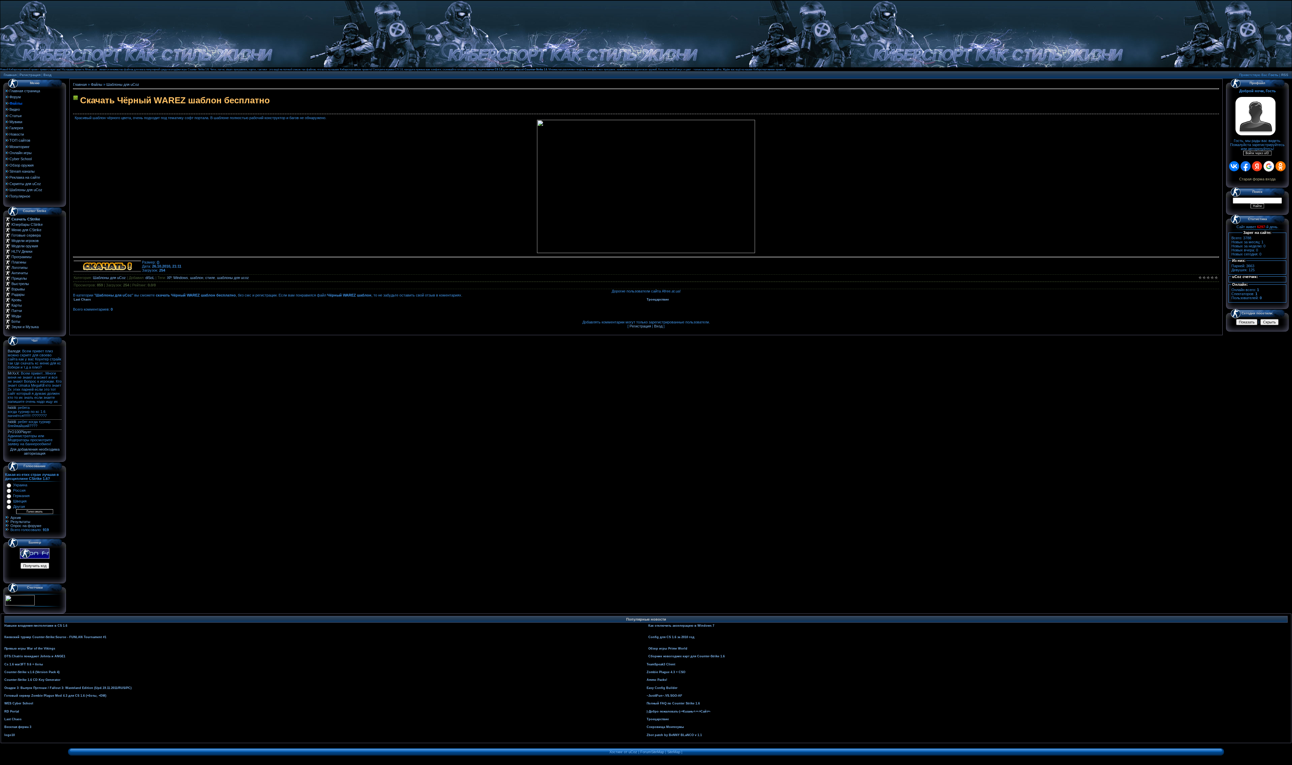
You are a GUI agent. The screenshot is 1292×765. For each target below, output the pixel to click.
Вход (47, 75)
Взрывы (18, 289)
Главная (10, 75)
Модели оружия (24, 246)
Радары (18, 294)
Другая (19, 507)
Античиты (19, 273)
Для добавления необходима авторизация (35, 451)
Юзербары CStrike (27, 224)
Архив (15, 518)
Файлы (96, 84)
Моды (16, 316)
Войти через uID (1257, 153)
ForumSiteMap (652, 752)
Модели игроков (25, 241)
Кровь (16, 300)
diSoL (149, 278)
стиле (210, 278)
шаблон (196, 278)
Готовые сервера (26, 235)
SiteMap (673, 752)
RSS (1284, 75)
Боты (15, 321)
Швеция (20, 501)
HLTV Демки (21, 251)
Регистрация (30, 75)
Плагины (18, 262)
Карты (16, 305)
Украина (20, 485)
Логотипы (19, 268)
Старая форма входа (1257, 179)
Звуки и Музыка (25, 327)
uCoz (633, 752)
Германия (21, 496)
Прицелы (19, 278)
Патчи (16, 311)
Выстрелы (20, 284)
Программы (21, 257)
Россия (19, 490)
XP (169, 278)
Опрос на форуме (25, 526)
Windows (180, 278)
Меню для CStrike (26, 230)
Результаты (20, 522)
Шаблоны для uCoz (122, 84)
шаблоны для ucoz (233, 278)
